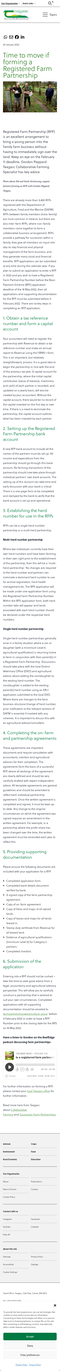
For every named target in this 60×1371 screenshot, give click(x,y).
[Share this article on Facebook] (16, 37)
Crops (33, 1143)
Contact (34, 1189)
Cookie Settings (10, 1272)
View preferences (30, 1355)
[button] (55, 1305)
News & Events (9, 1189)
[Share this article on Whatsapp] (5, 37)
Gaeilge (34, 1264)
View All (6, 1234)
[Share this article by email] (11, 37)
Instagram (7, 1219)
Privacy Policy (22, 1364)
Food (33, 1151)
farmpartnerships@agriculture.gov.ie (25, 1014)
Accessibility (8, 1264)
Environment (9, 1151)
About (5, 1181)
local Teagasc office (38, 1091)
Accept (30, 1336)
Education (35, 1159)
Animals (6, 1143)
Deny (30, 1346)
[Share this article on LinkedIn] (22, 37)
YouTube (6, 1226)
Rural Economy (10, 1159)
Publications (36, 1181)
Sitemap (6, 1256)
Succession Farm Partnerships (38, 1114)
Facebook (35, 1219)
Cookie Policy (9, 1196)
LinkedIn (35, 1226)
